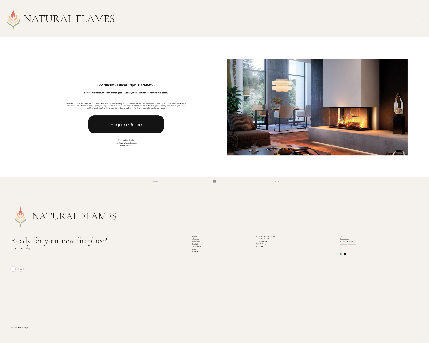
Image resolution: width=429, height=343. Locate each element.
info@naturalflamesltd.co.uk (126, 143)
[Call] (13, 269)
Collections (196, 241)
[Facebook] (345, 254)
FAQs (194, 249)
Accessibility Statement (348, 244)
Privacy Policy (344, 239)
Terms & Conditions (346, 241)
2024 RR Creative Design (19, 327)
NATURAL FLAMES (69, 18)
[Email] (21, 269)
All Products (196, 246)
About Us (195, 239)
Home (194, 236)
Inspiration (195, 244)
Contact (195, 252)
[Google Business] (341, 254)
